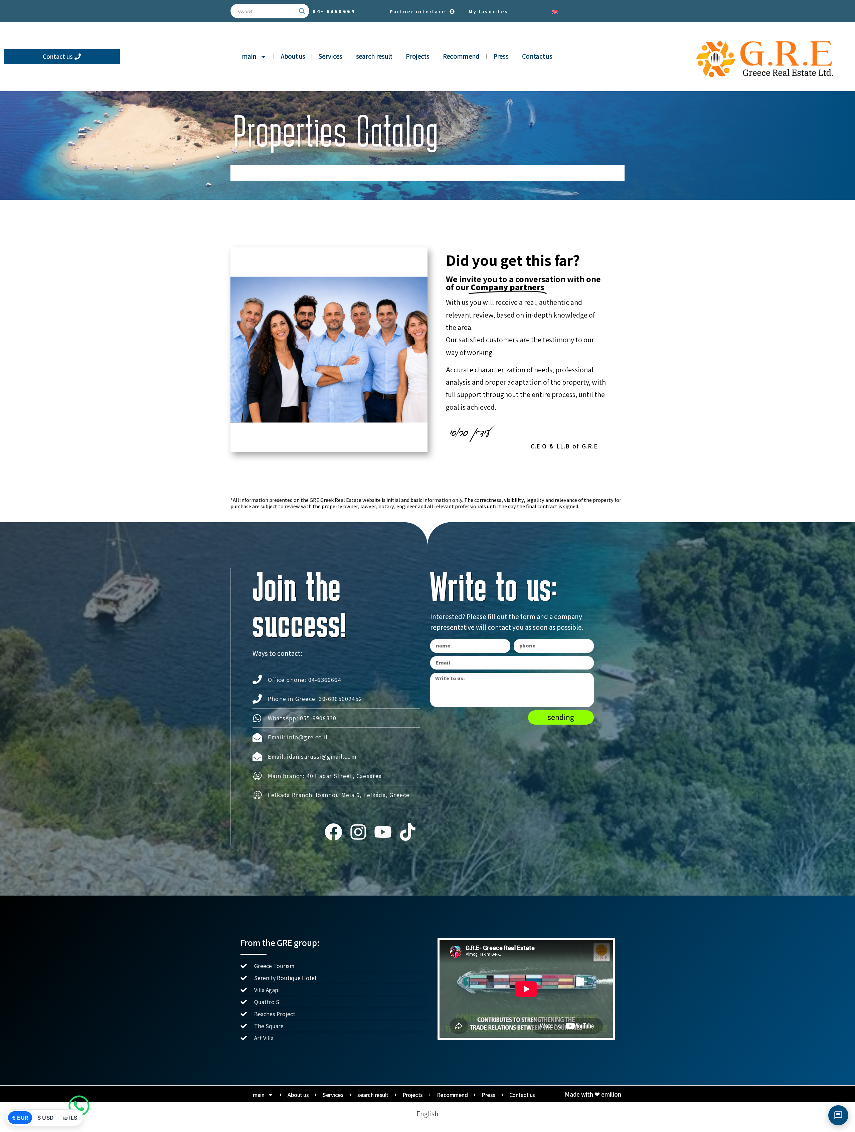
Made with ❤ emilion (593, 1094)
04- (334, 11)
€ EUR (20, 1117)
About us (293, 56)
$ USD (45, 1117)
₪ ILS (70, 1117)
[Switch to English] (554, 11)
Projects (417, 56)
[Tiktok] (407, 832)
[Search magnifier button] (302, 11)
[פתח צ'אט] (838, 1115)
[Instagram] (358, 832)
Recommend (461, 56)
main (249, 56)
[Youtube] (382, 832)
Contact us (537, 56)
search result (374, 56)
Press (501, 56)
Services (330, 56)
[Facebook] (333, 832)
